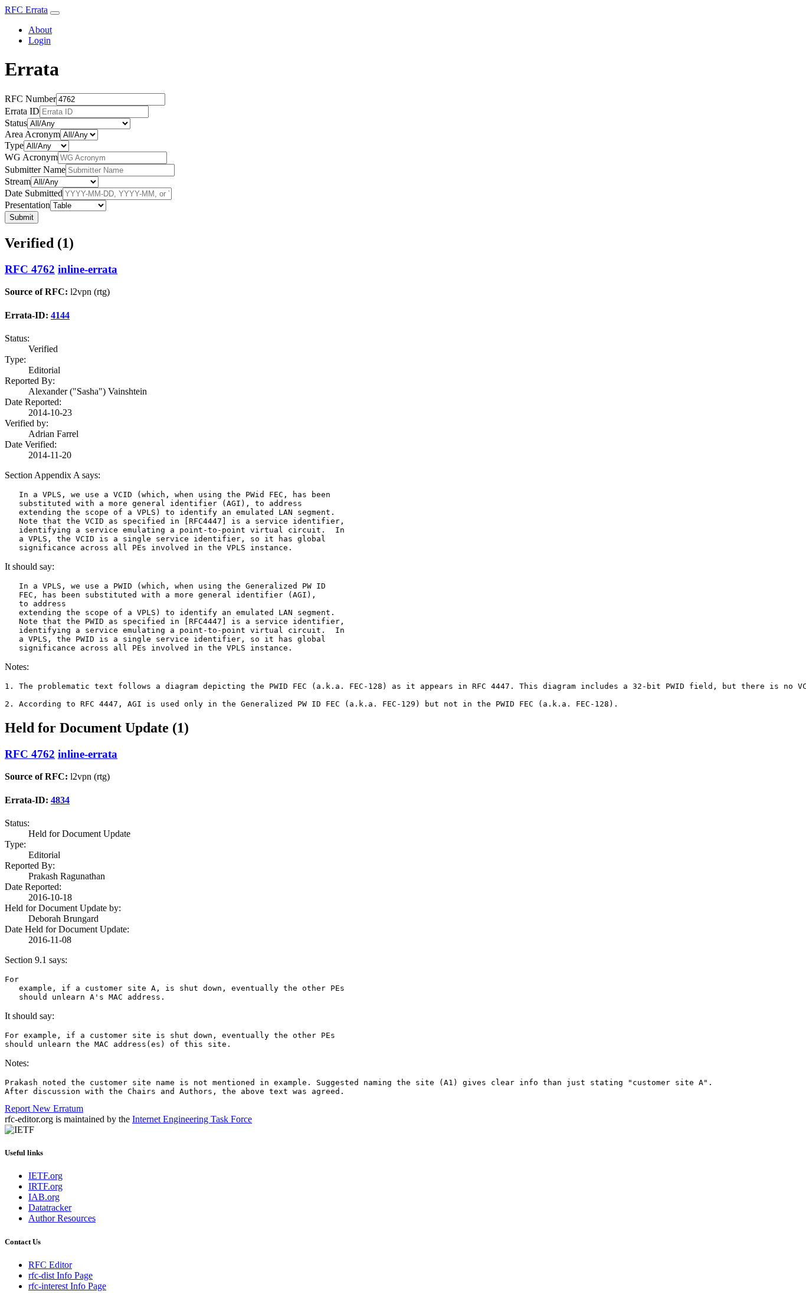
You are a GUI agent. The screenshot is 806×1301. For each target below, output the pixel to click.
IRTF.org (45, 1186)
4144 (60, 315)
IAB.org (44, 1197)
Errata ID (22, 111)
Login (39, 40)
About (40, 30)
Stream (18, 181)
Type (14, 145)
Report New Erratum (44, 1108)
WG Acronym (31, 157)
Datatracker (49, 1208)
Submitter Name (35, 170)
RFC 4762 (30, 269)
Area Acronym (32, 134)
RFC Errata (26, 10)
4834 (60, 800)
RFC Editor (50, 1265)
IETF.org (45, 1176)
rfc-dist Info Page (60, 1275)
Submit (21, 217)
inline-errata (87, 269)
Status (16, 123)
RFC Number (30, 99)
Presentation (27, 205)
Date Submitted (34, 193)
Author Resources (62, 1218)
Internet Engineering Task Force (192, 1119)
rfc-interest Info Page (67, 1286)
